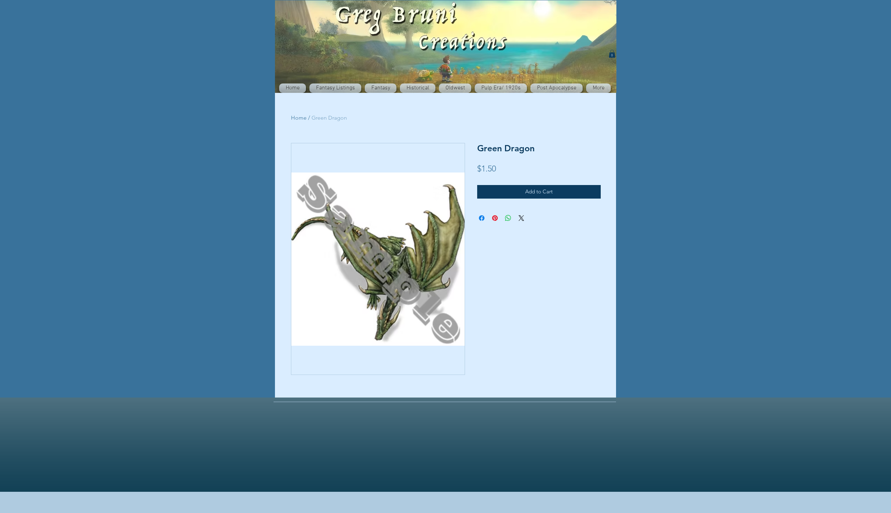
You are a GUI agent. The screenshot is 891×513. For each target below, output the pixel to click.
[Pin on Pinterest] (495, 218)
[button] (612, 54)
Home (299, 117)
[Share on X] (521, 218)
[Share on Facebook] (482, 218)
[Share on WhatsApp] (508, 218)
